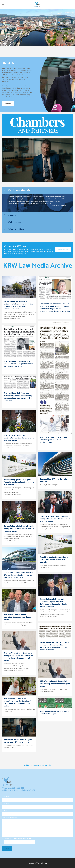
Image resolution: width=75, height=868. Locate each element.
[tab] (37, 190)
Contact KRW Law (63, 250)
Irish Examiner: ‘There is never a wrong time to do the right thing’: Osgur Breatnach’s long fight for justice (17, 702)
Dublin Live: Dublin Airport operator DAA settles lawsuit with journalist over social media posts (18, 575)
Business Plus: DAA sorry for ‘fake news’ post (53, 480)
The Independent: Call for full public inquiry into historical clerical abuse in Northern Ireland (55, 519)
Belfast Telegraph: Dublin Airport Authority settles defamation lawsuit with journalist (19, 482)
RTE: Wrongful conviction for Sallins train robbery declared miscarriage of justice (55, 684)
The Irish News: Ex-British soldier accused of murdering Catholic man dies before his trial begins (18, 364)
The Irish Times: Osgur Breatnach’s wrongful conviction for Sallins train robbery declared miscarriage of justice (18, 657)
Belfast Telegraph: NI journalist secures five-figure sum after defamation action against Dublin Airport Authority (53, 603)
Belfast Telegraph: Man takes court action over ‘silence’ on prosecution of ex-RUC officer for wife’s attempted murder (18, 305)
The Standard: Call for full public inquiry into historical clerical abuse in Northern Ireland (19, 438)
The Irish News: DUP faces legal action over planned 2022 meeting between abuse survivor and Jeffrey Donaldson (18, 397)
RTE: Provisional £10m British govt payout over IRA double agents (18, 741)
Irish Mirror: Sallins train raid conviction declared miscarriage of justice (18, 617)
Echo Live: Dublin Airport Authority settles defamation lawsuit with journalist (54, 560)
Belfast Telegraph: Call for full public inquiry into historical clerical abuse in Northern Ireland (19, 529)
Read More (8, 104)
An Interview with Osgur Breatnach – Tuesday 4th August (54, 712)
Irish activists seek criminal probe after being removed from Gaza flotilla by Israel (53, 440)
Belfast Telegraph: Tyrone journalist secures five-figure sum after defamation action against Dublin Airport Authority (54, 646)
